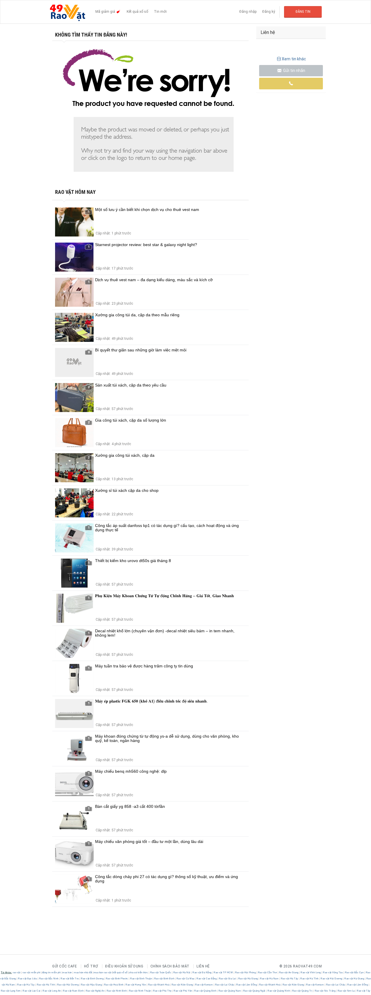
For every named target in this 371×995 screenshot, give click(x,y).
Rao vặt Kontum (204, 984)
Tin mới (160, 12)
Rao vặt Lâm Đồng (247, 984)
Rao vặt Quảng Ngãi (254, 990)
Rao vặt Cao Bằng (206, 978)
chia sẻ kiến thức (138, 972)
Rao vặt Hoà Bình (113, 984)
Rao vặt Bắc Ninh (48, 978)
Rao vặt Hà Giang (248, 978)
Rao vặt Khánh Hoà (158, 984)
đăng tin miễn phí (51, 972)
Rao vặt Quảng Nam (230, 990)
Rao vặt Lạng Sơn (11, 990)
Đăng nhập (248, 12)
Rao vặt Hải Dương (331, 978)
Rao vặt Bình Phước (117, 978)
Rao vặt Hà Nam (269, 978)
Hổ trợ (91, 966)
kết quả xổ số (120, 972)
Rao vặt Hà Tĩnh (309, 978)
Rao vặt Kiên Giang (182, 984)
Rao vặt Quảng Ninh (279, 990)
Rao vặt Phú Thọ (162, 990)
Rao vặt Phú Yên (183, 990)
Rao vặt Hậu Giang (91, 984)
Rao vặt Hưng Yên (136, 984)
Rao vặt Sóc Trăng (325, 990)
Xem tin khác (294, 59)
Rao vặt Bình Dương (92, 978)
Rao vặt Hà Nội (181, 972)
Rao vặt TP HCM (223, 972)
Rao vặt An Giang (288, 972)
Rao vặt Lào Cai (31, 990)
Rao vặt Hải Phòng (245, 972)
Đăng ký (268, 12)
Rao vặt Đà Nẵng (202, 972)
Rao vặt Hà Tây (289, 978)
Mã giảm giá (105, 12)
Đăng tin (303, 12)
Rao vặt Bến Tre (70, 978)
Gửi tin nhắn (293, 70)
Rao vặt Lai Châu (224, 984)
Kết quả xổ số (137, 12)
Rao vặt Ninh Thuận (140, 990)
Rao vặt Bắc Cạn (354, 972)
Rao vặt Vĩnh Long (311, 972)
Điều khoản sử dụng (124, 966)
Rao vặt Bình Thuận (141, 978)
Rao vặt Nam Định (73, 990)
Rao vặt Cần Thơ (267, 972)
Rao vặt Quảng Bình (205, 990)
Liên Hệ (203, 966)
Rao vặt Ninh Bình (117, 990)
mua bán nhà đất (83, 972)
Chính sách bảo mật (170, 966)
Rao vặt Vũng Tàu (332, 972)
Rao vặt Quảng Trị (302, 990)
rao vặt (17, 972)
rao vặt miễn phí (32, 972)
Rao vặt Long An (52, 990)
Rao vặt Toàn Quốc (160, 972)
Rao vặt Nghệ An (95, 990)
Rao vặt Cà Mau (185, 978)
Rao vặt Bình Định (164, 978)
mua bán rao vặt (103, 972)
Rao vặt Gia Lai (227, 978)
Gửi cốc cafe (64, 966)
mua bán (67, 972)
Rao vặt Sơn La (346, 990)
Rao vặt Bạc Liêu (27, 978)
